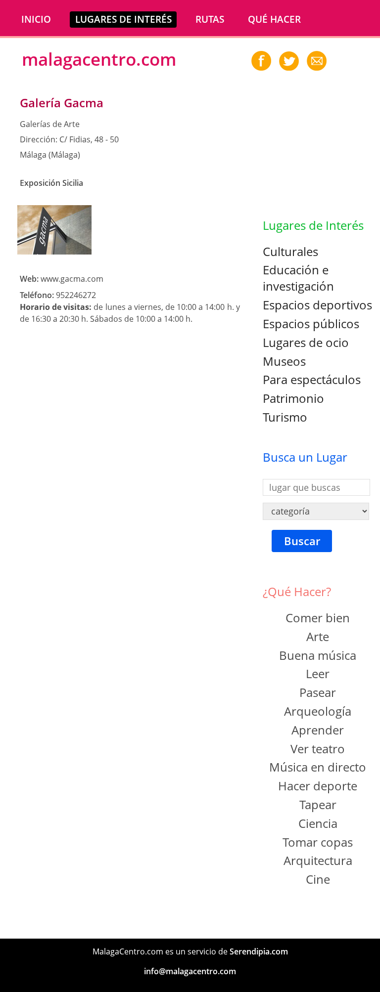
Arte (317, 636)
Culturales (290, 251)
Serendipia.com (259, 951)
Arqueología (317, 711)
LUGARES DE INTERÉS (123, 19)
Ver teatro (317, 748)
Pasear (317, 692)
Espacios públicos (311, 323)
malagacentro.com (99, 59)
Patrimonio (293, 398)
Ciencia (317, 823)
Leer (318, 673)
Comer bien (317, 617)
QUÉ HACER (274, 19)
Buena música (317, 655)
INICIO (36, 19)
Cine (318, 879)
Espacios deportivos (317, 305)
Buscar (302, 541)
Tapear (317, 804)
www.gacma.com (72, 278)
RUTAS (209, 19)
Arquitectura (318, 860)
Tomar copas (318, 842)
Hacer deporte (317, 785)
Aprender (317, 730)
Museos (284, 361)
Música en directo (317, 767)
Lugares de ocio (306, 342)
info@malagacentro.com (190, 971)
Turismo (285, 417)
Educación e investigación (298, 277)
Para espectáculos (312, 379)
